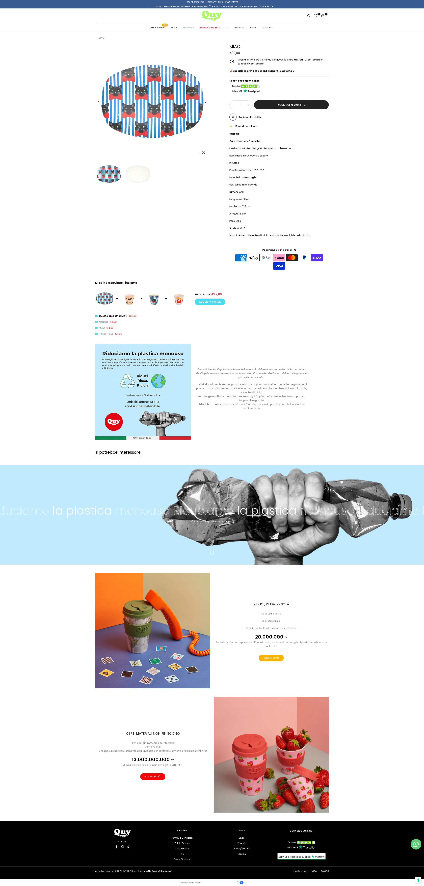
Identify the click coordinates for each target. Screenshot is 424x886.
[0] (316, 16)
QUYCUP (127, 871)
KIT (227, 27)
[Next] (203, 101)
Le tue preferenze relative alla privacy (220, 883)
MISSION (239, 27)
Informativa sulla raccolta (191, 883)
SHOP (174, 27)
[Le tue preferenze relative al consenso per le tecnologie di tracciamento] (418, 880)
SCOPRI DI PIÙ (271, 658)
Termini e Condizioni (182, 837)
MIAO (102, 328)
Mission (242, 853)
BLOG (253, 27)
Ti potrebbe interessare (118, 452)
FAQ (182, 853)
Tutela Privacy (182, 843)
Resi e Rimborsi (182, 859)
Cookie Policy (182, 848)
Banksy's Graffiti (242, 848)
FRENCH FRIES (106, 334)
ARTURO (103, 322)
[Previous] (101, 101)
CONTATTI (267, 27)
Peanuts (242, 843)
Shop (242, 837)
